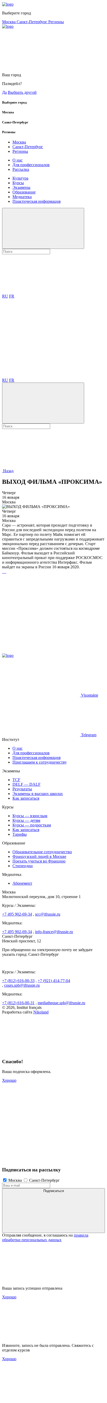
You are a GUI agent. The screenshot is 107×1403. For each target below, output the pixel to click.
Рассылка (20, 169)
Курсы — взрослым (29, 816)
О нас (17, 160)
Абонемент (22, 883)
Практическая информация (36, 201)
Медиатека (22, 197)
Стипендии (22, 866)
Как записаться (25, 798)
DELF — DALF (26, 784)
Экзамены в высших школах (37, 793)
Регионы (56, 22)
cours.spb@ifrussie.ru (22, 985)
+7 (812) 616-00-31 (18, 1003)
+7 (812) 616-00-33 (18, 980)
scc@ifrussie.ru (47, 914)
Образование (24, 192)
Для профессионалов (31, 165)
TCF (16, 779)
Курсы (18, 183)
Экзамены (21, 187)
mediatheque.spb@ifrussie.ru (61, 1003)
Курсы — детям (26, 820)
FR (11, 296)
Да (4, 92)
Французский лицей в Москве (39, 856)
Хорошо (9, 1080)
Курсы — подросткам (31, 825)
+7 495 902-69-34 (17, 914)
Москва (9, 22)
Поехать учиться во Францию (38, 861)
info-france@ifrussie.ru (54, 931)
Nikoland (41, 1012)
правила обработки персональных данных (45, 1237)
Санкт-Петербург (32, 22)
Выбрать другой (22, 92)
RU (5, 296)
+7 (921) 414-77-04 (54, 980)
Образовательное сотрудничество (42, 852)
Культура (20, 178)
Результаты (22, 789)
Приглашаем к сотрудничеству (39, 762)
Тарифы (19, 834)
